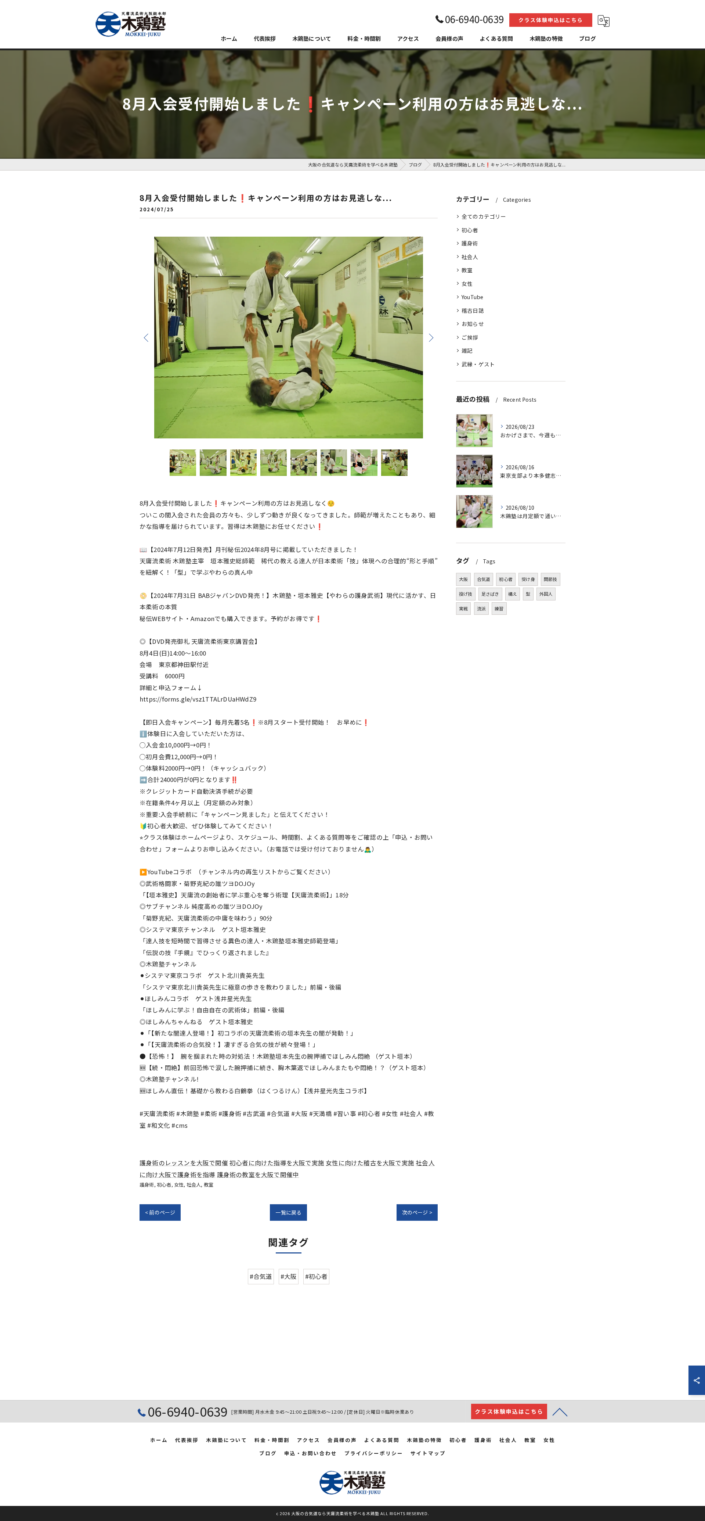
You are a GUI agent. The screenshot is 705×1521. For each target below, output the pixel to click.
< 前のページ (160, 1212)
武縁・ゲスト (478, 364)
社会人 (194, 1184)
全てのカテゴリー (484, 216)
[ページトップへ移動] (560, 1411)
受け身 (528, 579)
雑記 (467, 350)
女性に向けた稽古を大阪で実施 (370, 1162)
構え (512, 594)
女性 (179, 1184)
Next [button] (430, 337)
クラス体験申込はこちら (550, 20)
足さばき (490, 594)
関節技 (550, 579)
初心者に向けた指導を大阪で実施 (276, 1162)
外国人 (546, 594)
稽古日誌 (473, 310)
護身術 (147, 1184)
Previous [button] (147, 337)
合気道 (484, 579)
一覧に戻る (288, 1212)
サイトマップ (428, 1453)
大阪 (463, 579)
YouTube (472, 297)
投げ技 (466, 594)
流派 (481, 608)
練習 (499, 608)
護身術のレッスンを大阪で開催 (184, 1162)
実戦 (463, 608)
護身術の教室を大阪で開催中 (258, 1174)
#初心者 (316, 1276)
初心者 (164, 1184)
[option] (289, 337)
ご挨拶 (470, 337)
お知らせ (473, 323)
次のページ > (417, 1212)
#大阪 (289, 1276)
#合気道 (261, 1276)
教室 (208, 1184)
